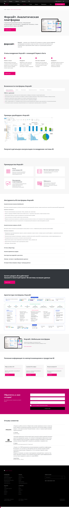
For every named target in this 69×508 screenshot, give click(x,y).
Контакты (23, 1)
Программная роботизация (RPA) (9, 480)
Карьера (10, 1)
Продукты (6, 485)
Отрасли (36, 4)
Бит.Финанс (6, 491)
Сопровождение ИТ (7, 481)
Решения (24, 4)
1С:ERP (5, 487)
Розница (20, 480)
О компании (21, 485)
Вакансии (20, 494)
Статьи (20, 491)
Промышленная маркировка (8, 477)
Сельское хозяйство (21, 477)
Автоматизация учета (7, 483)
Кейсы (18, 4)
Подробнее (8, 374)
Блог (51, 4)
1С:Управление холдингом (8, 488)
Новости (17, 1)
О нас (5, 1)
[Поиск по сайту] (29, 1)
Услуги (30, 4)
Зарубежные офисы (21, 481)
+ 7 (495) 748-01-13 (57, 1)
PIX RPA (5, 494)
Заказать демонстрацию (28, 346)
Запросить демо (8, 73)
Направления (6, 474)
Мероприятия (43, 4)
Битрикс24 (5, 492)
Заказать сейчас (7, 282)
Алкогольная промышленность (23, 483)
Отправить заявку (8, 29)
